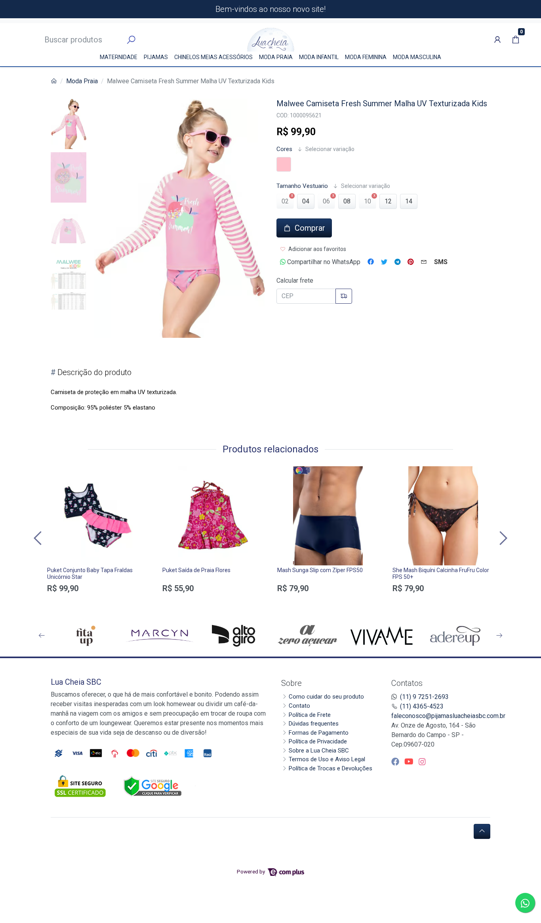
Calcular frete (294, 280)
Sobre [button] (291, 683)
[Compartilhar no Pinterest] (410, 262)
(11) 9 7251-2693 (424, 697)
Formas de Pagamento (319, 732)
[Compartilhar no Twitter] (384, 262)
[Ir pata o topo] (482, 831)
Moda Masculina (417, 57)
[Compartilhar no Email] (424, 262)
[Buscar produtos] (131, 40)
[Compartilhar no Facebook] (370, 262)
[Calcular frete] (343, 296)
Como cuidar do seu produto (326, 696)
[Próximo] (502, 538)
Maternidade (118, 57)
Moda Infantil (319, 57)
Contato (299, 705)
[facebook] (396, 761)
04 (305, 201)
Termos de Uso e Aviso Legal (327, 759)
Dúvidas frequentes (314, 723)
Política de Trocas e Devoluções (330, 768)
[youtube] (409, 761)
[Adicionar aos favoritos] (57, 473)
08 (347, 201)
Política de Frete (310, 714)
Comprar (98, 602)
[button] (497, 39)
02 (285, 201)
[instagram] (422, 761)
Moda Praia (276, 57)
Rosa (283, 164)
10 (367, 201)
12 (388, 201)
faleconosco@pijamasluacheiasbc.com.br (448, 716)
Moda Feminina (366, 57)
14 (408, 201)
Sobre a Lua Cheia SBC (319, 750)
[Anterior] (39, 538)
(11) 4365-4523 (422, 706)
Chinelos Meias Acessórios (213, 57)
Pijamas (156, 57)
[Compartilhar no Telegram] (397, 262)
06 (326, 201)
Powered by (251, 871)
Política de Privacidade (318, 741)
